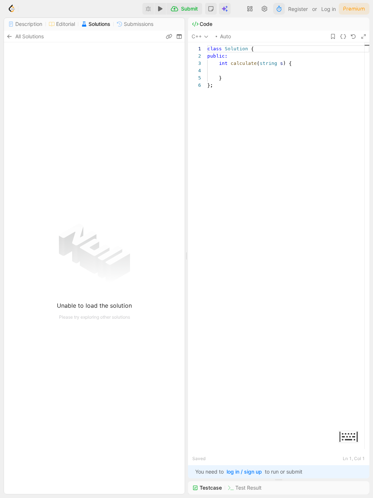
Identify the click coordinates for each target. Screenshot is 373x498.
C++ (197, 36)
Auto (225, 36)
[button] (211, 9)
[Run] (160, 9)
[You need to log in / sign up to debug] (148, 9)
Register (298, 9)
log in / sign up (244, 471)
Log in (328, 9)
